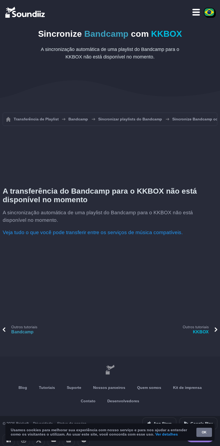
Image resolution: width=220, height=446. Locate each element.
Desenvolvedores (123, 401)
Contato (88, 401)
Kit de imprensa (187, 387)
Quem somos (149, 387)
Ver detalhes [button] (166, 434)
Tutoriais (47, 387)
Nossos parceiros (109, 387)
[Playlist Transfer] (25, 12)
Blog (23, 387)
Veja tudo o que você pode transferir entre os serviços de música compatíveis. (93, 232)
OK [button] (204, 432)
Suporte (74, 387)
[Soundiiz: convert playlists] (110, 369)
